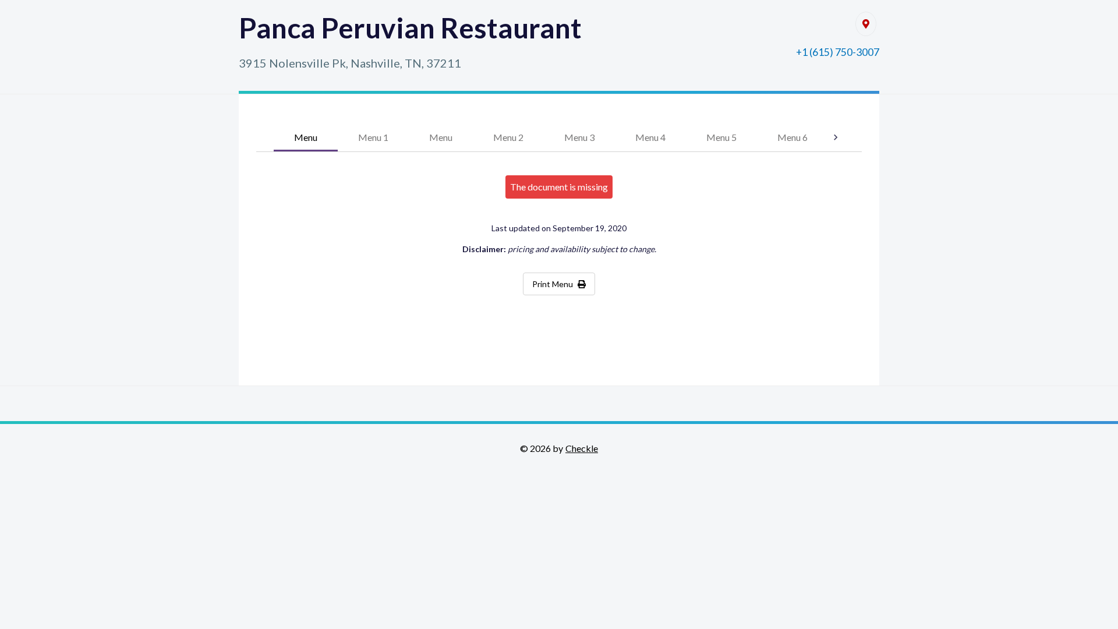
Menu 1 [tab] (373, 137)
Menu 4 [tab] (650, 137)
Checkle (581, 448)
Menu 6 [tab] (792, 137)
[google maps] (865, 24)
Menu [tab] (305, 137)
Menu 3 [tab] (579, 137)
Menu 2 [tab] (508, 137)
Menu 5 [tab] (721, 137)
